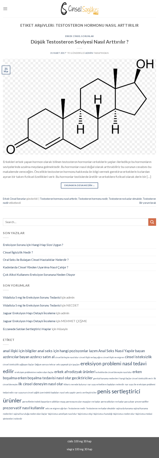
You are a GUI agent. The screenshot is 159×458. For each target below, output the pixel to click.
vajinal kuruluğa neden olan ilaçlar (30, 414)
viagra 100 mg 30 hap (79, 449)
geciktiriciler (82, 378)
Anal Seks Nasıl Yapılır (116, 350)
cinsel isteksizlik (138, 356)
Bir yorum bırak (147, 202)
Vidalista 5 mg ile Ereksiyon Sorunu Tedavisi (32, 297)
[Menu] (5, 8)
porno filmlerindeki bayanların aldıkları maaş (44, 401)
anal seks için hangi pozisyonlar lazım (67, 350)
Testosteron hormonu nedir (93, 198)
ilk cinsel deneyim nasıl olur (40, 384)
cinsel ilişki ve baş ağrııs (91, 357)
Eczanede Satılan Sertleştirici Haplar (27, 329)
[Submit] (152, 222)
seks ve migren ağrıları (56, 408)
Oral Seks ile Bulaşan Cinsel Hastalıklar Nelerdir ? (36, 259)
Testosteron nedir (77, 408)
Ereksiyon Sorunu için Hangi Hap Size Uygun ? (33, 245)
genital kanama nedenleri (106, 378)
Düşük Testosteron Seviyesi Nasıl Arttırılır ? (80, 42)
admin (89, 53)
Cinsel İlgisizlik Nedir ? (18, 252)
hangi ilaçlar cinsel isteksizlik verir (136, 378)
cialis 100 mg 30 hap (79, 441)
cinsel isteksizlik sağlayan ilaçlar (18, 364)
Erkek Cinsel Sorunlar (79, 36)
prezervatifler (142, 401)
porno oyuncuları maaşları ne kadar (83, 401)
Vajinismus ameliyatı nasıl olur (62, 414)
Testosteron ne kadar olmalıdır (125, 198)
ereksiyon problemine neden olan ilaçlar (34, 372)
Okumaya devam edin (79, 185)
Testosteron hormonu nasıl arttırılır (58, 198)
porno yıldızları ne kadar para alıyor (117, 401)
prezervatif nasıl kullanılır (24, 408)
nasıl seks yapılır (68, 392)
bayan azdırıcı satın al (37, 356)
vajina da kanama (124, 408)
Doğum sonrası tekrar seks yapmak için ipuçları (57, 364)
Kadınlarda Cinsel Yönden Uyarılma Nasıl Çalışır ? (35, 267)
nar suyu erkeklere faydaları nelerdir (105, 384)
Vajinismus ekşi (85, 414)
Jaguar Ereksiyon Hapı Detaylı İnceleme (29, 313)
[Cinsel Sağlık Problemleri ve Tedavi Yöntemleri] (79, 8)
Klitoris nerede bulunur (75, 384)
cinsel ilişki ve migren (113, 357)
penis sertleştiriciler (86, 392)
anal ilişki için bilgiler (20, 350)
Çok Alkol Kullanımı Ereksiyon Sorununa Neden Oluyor (39, 274)
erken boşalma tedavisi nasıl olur (44, 378)
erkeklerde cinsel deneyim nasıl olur (114, 372)
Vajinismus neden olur (124, 414)
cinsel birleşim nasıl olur (67, 357)
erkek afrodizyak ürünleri (74, 371)
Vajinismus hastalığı (102, 414)
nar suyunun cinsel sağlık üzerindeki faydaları (36, 392)
